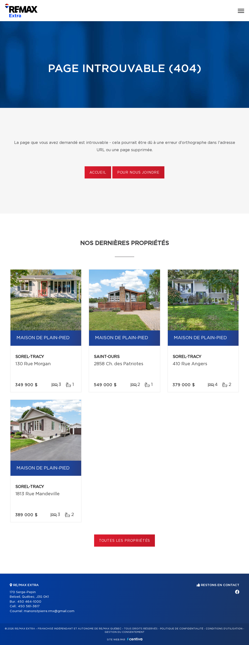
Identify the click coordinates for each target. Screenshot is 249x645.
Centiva (134, 639)
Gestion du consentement (124, 632)
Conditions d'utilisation (224, 628)
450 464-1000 (29, 601)
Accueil (97, 172)
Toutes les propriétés (124, 540)
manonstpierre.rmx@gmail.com (49, 611)
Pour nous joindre (138, 172)
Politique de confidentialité (181, 628)
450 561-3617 (29, 606)
